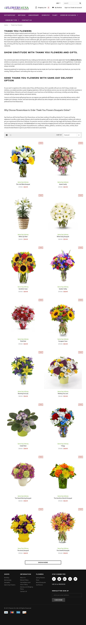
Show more (43, 562)
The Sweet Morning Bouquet (23, 498)
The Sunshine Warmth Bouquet (63, 498)
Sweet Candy (63, 184)
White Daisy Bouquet (63, 236)
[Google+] (65, 579)
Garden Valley (63, 289)
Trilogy (63, 446)
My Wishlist (58, 7)
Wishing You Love (63, 393)
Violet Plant (23, 446)
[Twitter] (59, 579)
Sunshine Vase (23, 289)
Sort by (59, 135)
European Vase (63, 341)
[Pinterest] (75, 579)
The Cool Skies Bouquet (23, 184)
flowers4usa (30, 123)
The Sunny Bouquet (23, 550)
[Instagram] (70, 579)
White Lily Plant (23, 236)
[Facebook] (54, 579)
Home (6, 25)
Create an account (76, 7)
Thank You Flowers (16, 25)
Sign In (67, 7)
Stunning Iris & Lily (23, 393)
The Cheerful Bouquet (63, 550)
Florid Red (23, 341)
